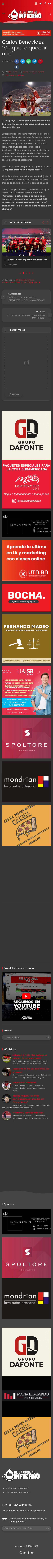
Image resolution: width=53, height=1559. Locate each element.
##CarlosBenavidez (25, 280)
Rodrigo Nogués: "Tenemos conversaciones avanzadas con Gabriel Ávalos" (28, 1099)
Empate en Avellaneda (15, 259)
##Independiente (32, 282)
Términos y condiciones (18, 1492)
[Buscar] (49, 14)
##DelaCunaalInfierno (12, 282)
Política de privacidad (17, 1488)
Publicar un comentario (14, 75)
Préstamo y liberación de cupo (27, 1112)
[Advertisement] (26, 872)
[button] (16, 61)
